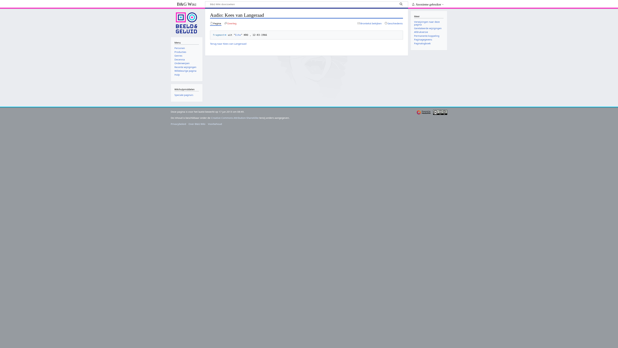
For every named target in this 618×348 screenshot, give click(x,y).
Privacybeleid (178, 124)
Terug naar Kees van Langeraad (228, 43)
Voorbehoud (215, 124)
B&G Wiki (186, 4)
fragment (218, 35)
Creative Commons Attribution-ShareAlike (235, 117)
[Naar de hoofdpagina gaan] (187, 22)
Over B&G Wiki (196, 124)
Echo (238, 35)
